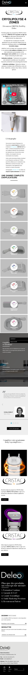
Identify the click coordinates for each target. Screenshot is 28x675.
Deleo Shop (4, 670)
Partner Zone (9, 670)
